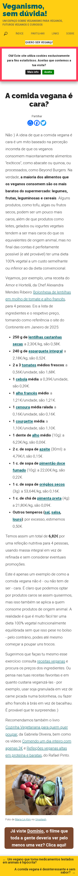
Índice (20, 33)
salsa (55, 512)
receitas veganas (51, 661)
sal (47, 512)
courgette (24, 421)
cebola (21, 379)
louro (17, 519)
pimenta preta (49, 498)
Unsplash (40, 819)
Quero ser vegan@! (39, 42)
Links (55, 33)
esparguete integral (45, 351)
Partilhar (38, 33)
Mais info (33, 72)
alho (35, 435)
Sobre (70, 33)
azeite (44, 449)
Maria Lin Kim (23, 819)
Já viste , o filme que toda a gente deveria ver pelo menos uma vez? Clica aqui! (39, 838)
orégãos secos (52, 484)
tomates (29, 365)
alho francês (26, 393)
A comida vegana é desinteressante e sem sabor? (45, 870)
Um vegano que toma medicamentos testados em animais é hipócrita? (38, 861)
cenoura (23, 407)
